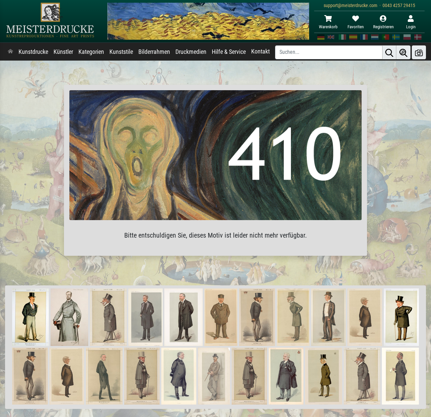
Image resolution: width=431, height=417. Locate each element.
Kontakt (260, 51)
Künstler (63, 51)
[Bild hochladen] (419, 52)
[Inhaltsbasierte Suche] (403, 52)
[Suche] (389, 52)
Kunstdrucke (33, 51)
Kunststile (121, 51)
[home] (10, 51)
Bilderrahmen (154, 51)
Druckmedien (190, 51)
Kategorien (91, 51)
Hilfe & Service (229, 51)
